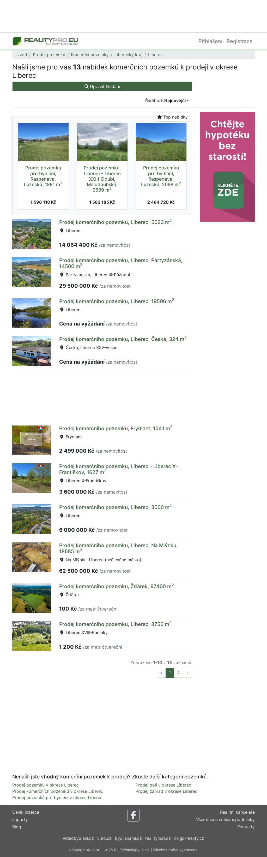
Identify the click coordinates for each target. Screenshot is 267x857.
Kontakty (246, 826)
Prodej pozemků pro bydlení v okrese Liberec (57, 797)
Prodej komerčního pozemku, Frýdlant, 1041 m (115, 428)
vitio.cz (104, 838)
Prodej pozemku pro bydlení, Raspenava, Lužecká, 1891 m (43, 176)
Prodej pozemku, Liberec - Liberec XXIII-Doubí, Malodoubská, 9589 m (102, 178)
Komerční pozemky (90, 54)
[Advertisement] (133, 15)
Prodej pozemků (49, 54)
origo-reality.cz (189, 838)
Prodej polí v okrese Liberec (163, 785)
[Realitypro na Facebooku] (133, 815)
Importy (20, 819)
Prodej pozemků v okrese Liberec (45, 785)
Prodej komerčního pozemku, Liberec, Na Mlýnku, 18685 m (118, 548)
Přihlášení (210, 41)
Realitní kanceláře (237, 812)
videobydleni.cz (78, 838)
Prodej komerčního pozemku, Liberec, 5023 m (115, 222)
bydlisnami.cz (128, 838)
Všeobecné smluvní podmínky (225, 819)
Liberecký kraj (128, 54)
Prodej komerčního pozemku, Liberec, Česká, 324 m (123, 339)
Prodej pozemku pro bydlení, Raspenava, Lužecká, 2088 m (161, 176)
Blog (16, 826)
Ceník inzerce (25, 812)
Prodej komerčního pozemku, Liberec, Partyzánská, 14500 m (121, 263)
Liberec (155, 54)
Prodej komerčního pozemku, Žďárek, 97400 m (116, 586)
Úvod (21, 54)
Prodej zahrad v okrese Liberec (166, 791)
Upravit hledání (104, 86)
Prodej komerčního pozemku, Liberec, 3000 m (115, 507)
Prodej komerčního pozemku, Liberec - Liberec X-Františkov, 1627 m (118, 469)
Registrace (240, 41)
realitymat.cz (158, 838)
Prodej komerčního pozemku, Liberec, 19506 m (116, 301)
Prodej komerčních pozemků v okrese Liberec (57, 791)
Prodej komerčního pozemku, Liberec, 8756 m (115, 624)
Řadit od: (165, 100)
